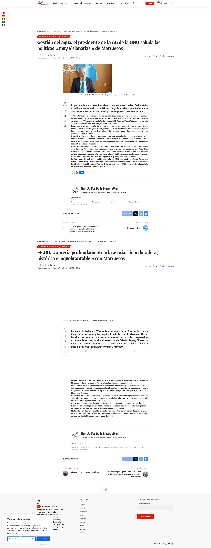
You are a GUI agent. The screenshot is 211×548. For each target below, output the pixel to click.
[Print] (163, 56)
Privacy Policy (133, 202)
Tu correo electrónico (143, 504)
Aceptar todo (43, 539)
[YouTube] (169, 543)
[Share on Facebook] (153, 56)
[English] (3, 13)
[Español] (3, 16)
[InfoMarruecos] (43, 3)
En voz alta (53, 36)
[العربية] (3, 22)
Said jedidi (42, 55)
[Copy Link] (160, 56)
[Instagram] (172, 543)
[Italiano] (3, 19)
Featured (65, 36)
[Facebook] (163, 543)
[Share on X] (156, 56)
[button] (133, 3)
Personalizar (13, 539)
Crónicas (42, 36)
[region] (28, 529)
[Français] (3, 25)
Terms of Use (96, 202)
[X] (166, 543)
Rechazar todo (28, 539)
